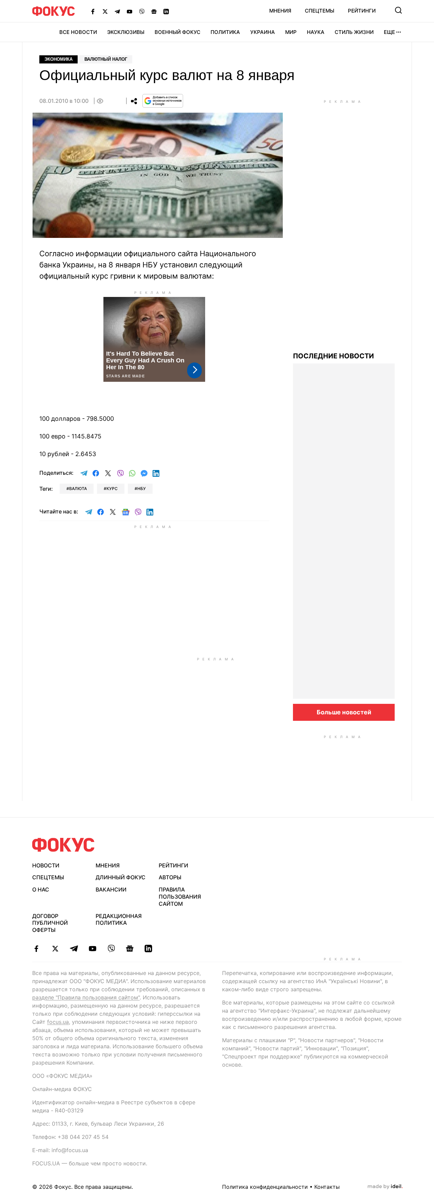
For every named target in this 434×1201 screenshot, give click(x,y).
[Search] (398, 10)
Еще (389, 32)
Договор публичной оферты (50, 923)
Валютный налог (105, 59)
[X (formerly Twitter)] (105, 11)
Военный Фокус (177, 32)
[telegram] (73, 948)
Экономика (58, 59)
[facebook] (36, 948)
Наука (315, 32)
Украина (262, 32)
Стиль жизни (354, 32)
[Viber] (142, 11)
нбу (141, 488)
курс (112, 488)
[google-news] (129, 948)
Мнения (280, 10)
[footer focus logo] (63, 845)
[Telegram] (117, 11)
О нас (40, 889)
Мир (291, 32)
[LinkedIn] (166, 11)
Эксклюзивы (125, 32)
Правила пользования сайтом (180, 896)
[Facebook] (93, 11)
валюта (78, 488)
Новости (45, 865)
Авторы (170, 877)
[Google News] (154, 11)
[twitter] (55, 948)
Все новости (78, 32)
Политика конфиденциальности (265, 1186)
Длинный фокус (120, 877)
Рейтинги (362, 10)
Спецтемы (319, 10)
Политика (225, 32)
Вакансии (111, 889)
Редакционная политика (119, 919)
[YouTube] (129, 11)
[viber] (111, 948)
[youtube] (92, 948)
